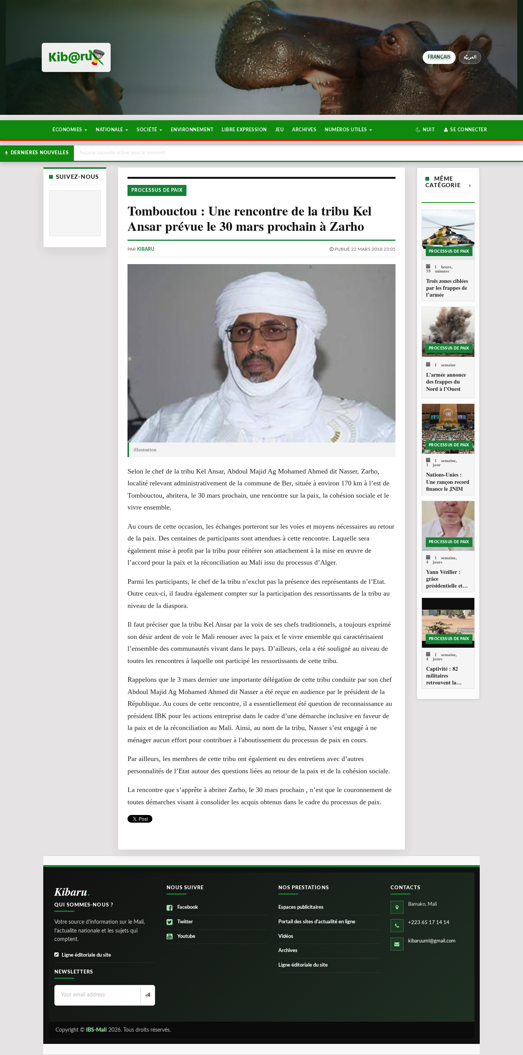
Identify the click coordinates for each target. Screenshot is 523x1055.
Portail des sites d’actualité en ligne (316, 921)
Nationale (110, 129)
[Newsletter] (147, 996)
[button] (425, 129)
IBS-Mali (96, 1030)
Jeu (279, 129)
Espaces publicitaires (301, 907)
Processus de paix (157, 190)
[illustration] (261, 353)
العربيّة (470, 57)
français (439, 57)
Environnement (192, 129)
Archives (304, 129)
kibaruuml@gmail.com (432, 941)
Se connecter (468, 129)
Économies (67, 129)
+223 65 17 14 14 (428, 922)
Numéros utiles (346, 129)
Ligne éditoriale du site (86, 955)
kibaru (145, 249)
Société (148, 129)
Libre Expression (244, 129)
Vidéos (285, 936)
